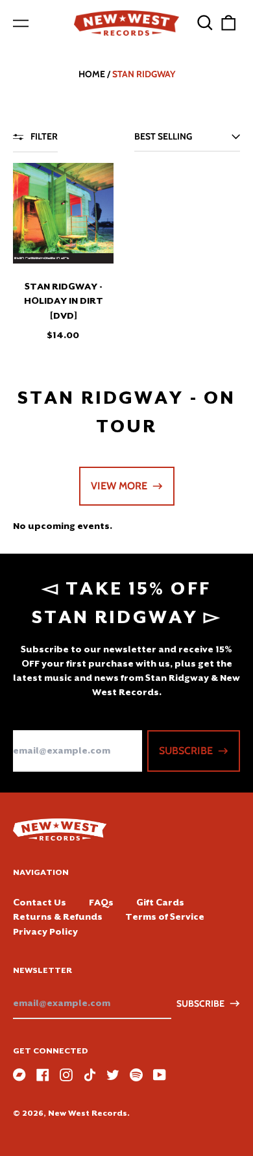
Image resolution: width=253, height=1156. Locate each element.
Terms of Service (164, 916)
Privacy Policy (45, 931)
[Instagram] (66, 1074)
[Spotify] (136, 1074)
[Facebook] (42, 1074)
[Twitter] (112, 1074)
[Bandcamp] (19, 1074)
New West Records (87, 1113)
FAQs (101, 902)
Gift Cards (160, 902)
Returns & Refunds (57, 916)
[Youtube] (159, 1074)
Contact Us (39, 902)
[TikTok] (89, 1074)
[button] (205, 22)
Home (91, 74)
